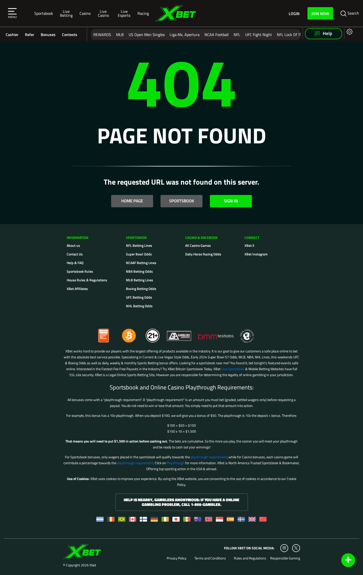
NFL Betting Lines (139, 245)
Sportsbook (43, 13)
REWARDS (102, 35)
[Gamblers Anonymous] (179, 333)
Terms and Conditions (210, 558)
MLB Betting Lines (139, 280)
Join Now (320, 13)
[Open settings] (348, 31)
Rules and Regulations (250, 558)
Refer (29, 35)
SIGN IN (231, 201)
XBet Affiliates (77, 288)
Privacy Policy (176, 558)
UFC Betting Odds (139, 297)
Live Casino (103, 13)
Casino (85, 13)
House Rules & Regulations (87, 280)
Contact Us (75, 254)
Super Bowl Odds (139, 254)
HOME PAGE (132, 201)
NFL (237, 35)
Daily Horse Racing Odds (203, 254)
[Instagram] (284, 548)
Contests (69, 35)
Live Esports (124, 13)
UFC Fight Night (258, 35)
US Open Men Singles (147, 35)
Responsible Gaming (285, 558)
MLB (120, 35)
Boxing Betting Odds (141, 288)
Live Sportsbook (232, 368)
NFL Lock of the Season (297, 35)
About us (73, 245)
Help (327, 33)
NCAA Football (216, 35)
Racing (143, 13)
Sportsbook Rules (80, 271)
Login (294, 13)
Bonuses (48, 35)
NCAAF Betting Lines (141, 262)
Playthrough (175, 462)
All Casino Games (198, 245)
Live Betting (66, 13)
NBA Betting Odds (139, 271)
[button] (12, 13)
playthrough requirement (209, 457)
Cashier (12, 35)
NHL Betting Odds (139, 305)
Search (352, 13)
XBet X (249, 245)
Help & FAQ (75, 262)
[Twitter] (296, 548)
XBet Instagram (256, 254)
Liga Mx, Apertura (185, 35)
